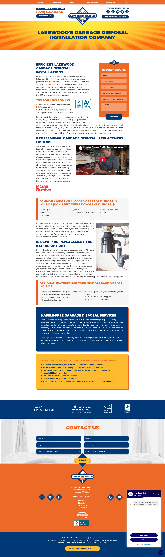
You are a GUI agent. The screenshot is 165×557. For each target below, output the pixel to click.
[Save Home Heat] (82, 16)
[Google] (113, 12)
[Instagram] (122, 12)
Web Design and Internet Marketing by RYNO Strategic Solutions (82, 542)
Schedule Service (45, 16)
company (49, 84)
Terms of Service (105, 540)
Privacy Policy (91, 540)
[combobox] (114, 93)
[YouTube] (118, 12)
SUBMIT (82, 460)
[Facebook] (108, 12)
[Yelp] (127, 12)
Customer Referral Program (115, 16)
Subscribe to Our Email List (82, 548)
